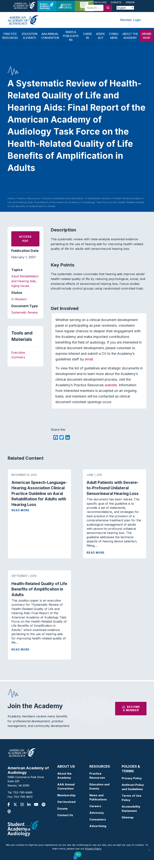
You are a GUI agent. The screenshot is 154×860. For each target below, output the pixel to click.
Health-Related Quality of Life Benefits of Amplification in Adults (39, 589)
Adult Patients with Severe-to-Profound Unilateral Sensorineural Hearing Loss (113, 488)
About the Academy (64, 776)
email (89, 359)
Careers (95, 806)
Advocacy (96, 812)
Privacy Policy (132, 778)
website (111, 385)
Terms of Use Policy (131, 798)
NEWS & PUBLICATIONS (71, 36)
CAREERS (87, 36)
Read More (20, 510)
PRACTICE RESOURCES (10, 36)
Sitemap (128, 817)
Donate (116, 2)
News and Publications (98, 797)
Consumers (97, 819)
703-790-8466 (22, 792)
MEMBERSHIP (146, 36)
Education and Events (99, 786)
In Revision (19, 299)
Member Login (130, 20)
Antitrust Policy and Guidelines (133, 787)
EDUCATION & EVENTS (29, 36)
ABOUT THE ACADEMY (130, 36)
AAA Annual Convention (66, 786)
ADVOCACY (100, 36)
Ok (78, 854)
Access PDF (25, 238)
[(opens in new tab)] (23, 828)
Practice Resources (97, 776)
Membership (66, 795)
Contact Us (65, 815)
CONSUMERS (114, 36)
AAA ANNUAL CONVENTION (50, 36)
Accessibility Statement (131, 809)
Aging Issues (20, 286)
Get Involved (97, 2)
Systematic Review (24, 312)
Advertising (97, 826)
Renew (130, 2)
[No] (149, 850)
